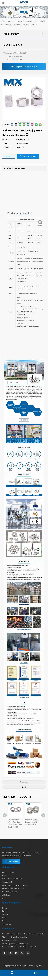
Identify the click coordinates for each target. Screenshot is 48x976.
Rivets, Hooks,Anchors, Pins (13, 888)
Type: (4, 143)
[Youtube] (10, 953)
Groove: (5, 147)
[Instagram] (16, 953)
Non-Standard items (10, 892)
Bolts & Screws (8, 872)
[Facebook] (4, 953)
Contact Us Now (11, 862)
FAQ (3, 918)
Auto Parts (6, 895)
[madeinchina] (28, 953)
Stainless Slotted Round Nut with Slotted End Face (32, 822)
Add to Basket (30, 156)
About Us (5, 914)
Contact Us (6, 924)
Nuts (4, 875)
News (4, 921)
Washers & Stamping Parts (12, 879)
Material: (6, 139)
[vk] (22, 953)
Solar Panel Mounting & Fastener (14, 885)
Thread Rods (7, 882)
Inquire (9, 156)
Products (5, 911)
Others (4, 898)
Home (4, 908)
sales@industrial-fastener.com (25, 67)
